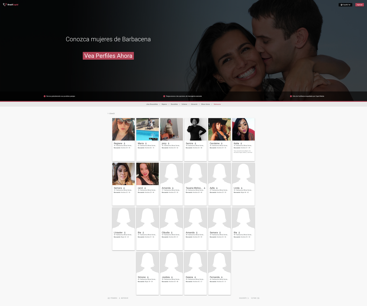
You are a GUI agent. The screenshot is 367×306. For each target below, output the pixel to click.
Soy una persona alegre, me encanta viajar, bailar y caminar (243, 151)
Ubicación (194, 104)
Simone (142, 277)
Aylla (212, 188)
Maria (141, 143)
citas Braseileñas (152, 104)
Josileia (166, 277)
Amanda (166, 188)
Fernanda (215, 277)
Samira (189, 143)
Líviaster (118, 232)
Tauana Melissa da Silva (194, 188)
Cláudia (166, 232)
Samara (118, 188)
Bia (139, 232)
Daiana (189, 277)
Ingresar (359, 5)
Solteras (184, 104)
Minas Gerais (205, 104)
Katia (236, 143)
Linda (237, 188)
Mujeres (164, 104)
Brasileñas (174, 104)
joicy (164, 143)
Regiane (118, 143)
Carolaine (215, 143)
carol (140, 188)
